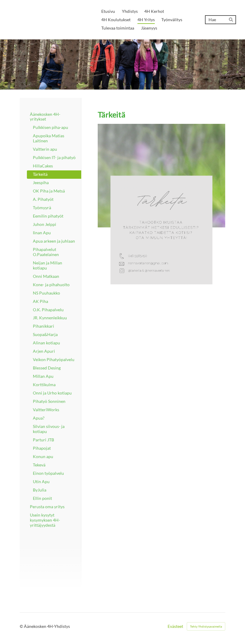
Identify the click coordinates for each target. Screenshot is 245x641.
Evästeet (175, 626)
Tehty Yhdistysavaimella (206, 626)
